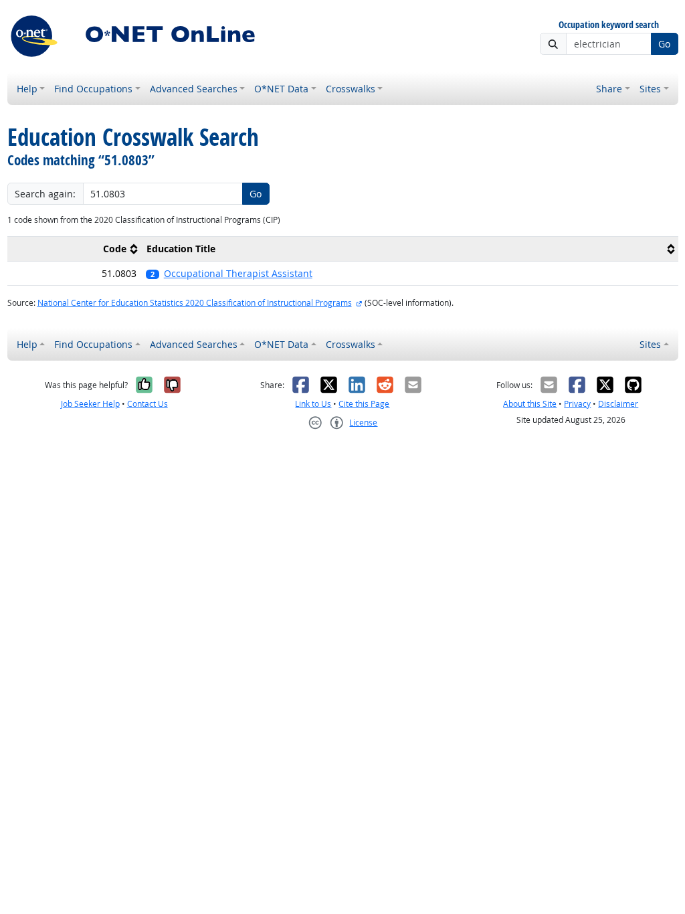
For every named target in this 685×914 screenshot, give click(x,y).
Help (27, 88)
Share (609, 88)
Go (664, 43)
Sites (650, 88)
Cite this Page (363, 403)
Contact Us (147, 403)
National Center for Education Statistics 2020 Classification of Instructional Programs (194, 302)
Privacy (577, 403)
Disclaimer (618, 403)
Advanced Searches (193, 88)
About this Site (530, 403)
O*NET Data (281, 88)
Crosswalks (350, 88)
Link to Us (313, 403)
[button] (409, 273)
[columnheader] (74, 248)
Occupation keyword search (609, 25)
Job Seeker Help (90, 403)
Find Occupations (93, 88)
